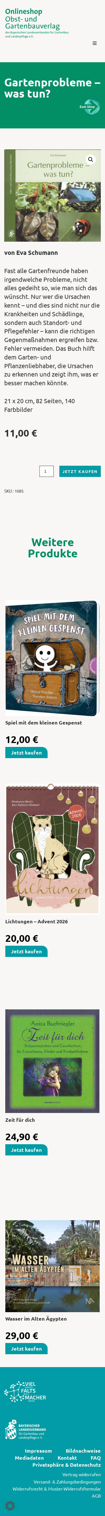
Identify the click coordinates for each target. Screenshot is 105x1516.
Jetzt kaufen (80, 471)
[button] (95, 43)
